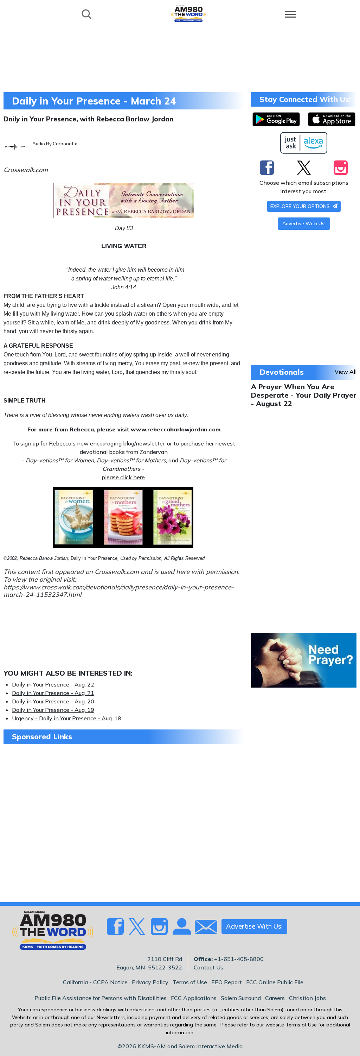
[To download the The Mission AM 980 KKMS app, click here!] (276, 119)
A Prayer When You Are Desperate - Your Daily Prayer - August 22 (303, 395)
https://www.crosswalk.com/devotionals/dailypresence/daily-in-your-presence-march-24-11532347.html (119, 591)
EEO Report (226, 982)
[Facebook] (267, 167)
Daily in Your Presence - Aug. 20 (53, 701)
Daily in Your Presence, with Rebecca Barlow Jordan (89, 119)
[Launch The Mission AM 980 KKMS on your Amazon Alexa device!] (304, 143)
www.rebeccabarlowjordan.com (175, 429)
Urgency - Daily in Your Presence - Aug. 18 (66, 718)
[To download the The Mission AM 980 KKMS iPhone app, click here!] (331, 119)
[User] (181, 930)
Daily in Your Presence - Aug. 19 (53, 709)
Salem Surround (241, 997)
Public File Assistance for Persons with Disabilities (100, 997)
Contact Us (208, 967)
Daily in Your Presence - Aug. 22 (53, 684)
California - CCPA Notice (95, 982)
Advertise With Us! (304, 223)
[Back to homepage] (188, 13)
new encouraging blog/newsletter (121, 443)
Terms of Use (190, 982)
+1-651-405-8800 (239, 958)
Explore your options (300, 206)
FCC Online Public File (274, 982)
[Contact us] (203, 928)
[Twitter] (304, 167)
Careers (275, 997)
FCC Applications (194, 997)
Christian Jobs (307, 997)
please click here (123, 477)
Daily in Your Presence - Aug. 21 (53, 692)
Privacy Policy (150, 982)
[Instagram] (341, 167)
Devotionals (281, 372)
